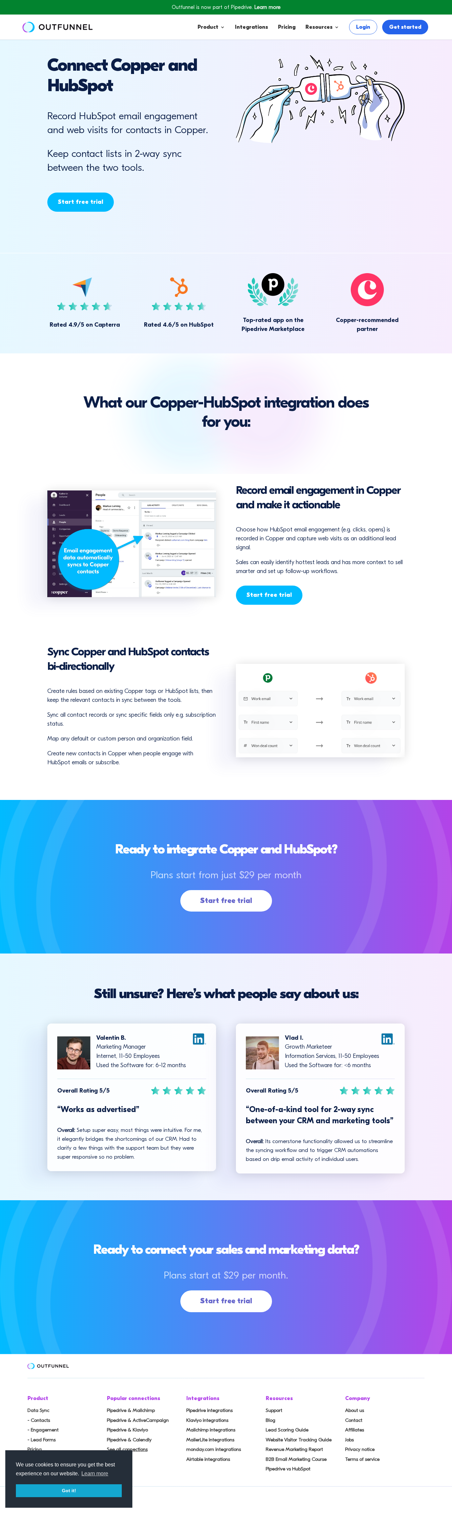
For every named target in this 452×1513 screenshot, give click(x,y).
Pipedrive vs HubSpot (288, 1469)
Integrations (251, 27)
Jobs (349, 1440)
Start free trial (80, 201)
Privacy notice (360, 1449)
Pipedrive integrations (209, 1410)
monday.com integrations (213, 1449)
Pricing (286, 27)
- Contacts (38, 1420)
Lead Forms (233, 93)
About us (354, 1410)
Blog (270, 1420)
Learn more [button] (94, 1473)
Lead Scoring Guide (287, 1430)
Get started (405, 27)
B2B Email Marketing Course (296, 1459)
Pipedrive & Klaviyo (127, 1430)
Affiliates (354, 1430)
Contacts (230, 66)
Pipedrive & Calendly (129, 1440)
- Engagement (43, 1430)
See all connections (127, 1449)
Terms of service (362, 1459)
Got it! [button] (69, 1490)
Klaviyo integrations (207, 1420)
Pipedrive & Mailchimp (131, 1410)
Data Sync (38, 1410)
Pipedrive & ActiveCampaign (138, 1420)
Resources (319, 27)
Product (208, 27)
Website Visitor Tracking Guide (299, 1440)
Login (363, 27)
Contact (353, 1420)
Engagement (234, 80)
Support (274, 1410)
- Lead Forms (41, 1440)
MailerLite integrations (210, 1440)
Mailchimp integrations (210, 1430)
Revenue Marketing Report (294, 1449)
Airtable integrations (208, 1459)
